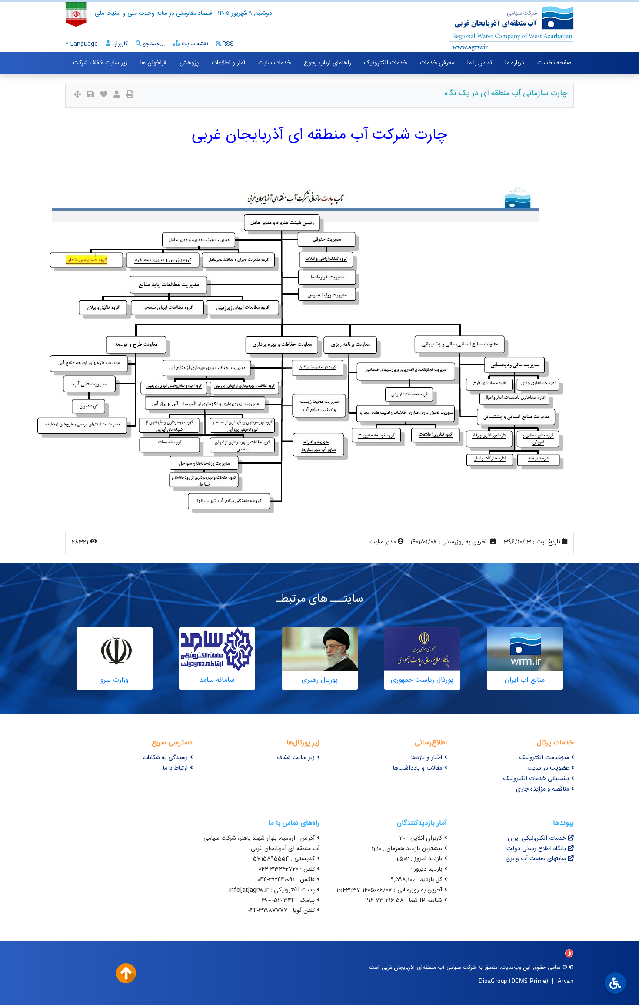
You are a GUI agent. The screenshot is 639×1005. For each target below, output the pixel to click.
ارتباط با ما (175, 768)
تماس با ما (479, 63)
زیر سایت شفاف (296, 758)
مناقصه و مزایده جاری (542, 789)
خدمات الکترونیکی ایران (537, 838)
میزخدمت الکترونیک (544, 758)
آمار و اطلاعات (228, 63)
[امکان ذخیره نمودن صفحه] (90, 95)
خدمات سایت (274, 63)
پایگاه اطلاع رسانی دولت (536, 849)
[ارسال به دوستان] (116, 95)
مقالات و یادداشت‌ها (417, 768)
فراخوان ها (153, 63)
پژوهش (189, 63)
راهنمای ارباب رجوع (327, 63)
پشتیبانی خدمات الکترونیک (536, 779)
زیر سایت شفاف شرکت (100, 63)
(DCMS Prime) (528, 980)
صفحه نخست (554, 63)
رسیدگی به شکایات (165, 758)
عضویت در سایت (548, 768)
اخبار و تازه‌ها (426, 758)
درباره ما (514, 63)
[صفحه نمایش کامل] (77, 95)
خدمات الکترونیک (385, 63)
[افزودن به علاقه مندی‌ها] (103, 95)
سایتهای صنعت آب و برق (536, 859)
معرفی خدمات (437, 63)
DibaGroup (493, 980)
